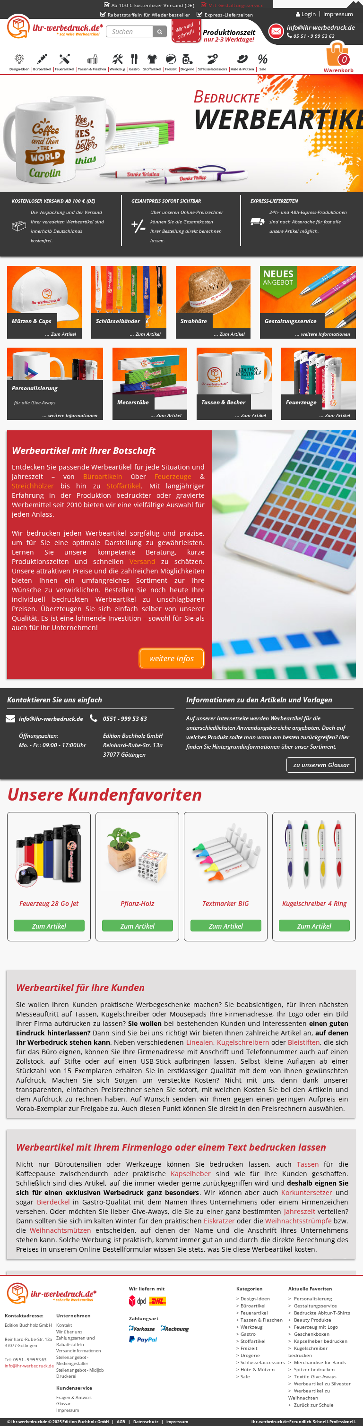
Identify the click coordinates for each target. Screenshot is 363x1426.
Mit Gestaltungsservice (236, 5)
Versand (143, 561)
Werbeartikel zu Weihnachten (309, 1394)
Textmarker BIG (225, 903)
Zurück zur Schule (313, 1404)
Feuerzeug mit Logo (315, 1327)
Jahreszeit (299, 1211)
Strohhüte (194, 321)
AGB (121, 1421)
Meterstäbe (133, 402)
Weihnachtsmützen (60, 1230)
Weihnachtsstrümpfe (298, 1220)
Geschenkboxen (311, 1334)
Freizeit (171, 69)
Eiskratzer (219, 1220)
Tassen (308, 1164)
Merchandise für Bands (319, 1362)
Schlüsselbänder (118, 321)
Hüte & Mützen (242, 69)
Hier (344, 737)
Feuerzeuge (301, 402)
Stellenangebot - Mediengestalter (72, 1360)
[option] (181, 130)
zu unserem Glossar (321, 764)
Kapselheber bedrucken (320, 1341)
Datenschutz (145, 1421)
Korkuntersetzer (306, 1192)
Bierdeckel (53, 1201)
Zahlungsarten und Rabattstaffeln (75, 1341)
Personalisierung (35, 395)
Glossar (63, 1403)
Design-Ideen (19, 69)
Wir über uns (69, 1332)
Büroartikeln (102, 476)
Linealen (199, 1042)
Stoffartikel (152, 69)
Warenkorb (339, 60)
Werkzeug (117, 69)
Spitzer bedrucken (314, 1369)
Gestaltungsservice (291, 321)
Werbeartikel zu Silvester (322, 1383)
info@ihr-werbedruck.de (321, 27)
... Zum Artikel (60, 334)
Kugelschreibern (243, 1042)
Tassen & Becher (223, 402)
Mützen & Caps (32, 321)
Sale (262, 69)
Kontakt (64, 1325)
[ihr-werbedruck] (54, 27)
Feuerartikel (64, 69)
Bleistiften (304, 1042)
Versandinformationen (78, 1351)
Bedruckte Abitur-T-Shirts (321, 1312)
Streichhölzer (33, 485)
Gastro (134, 69)
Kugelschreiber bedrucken (308, 1351)
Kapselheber (191, 1173)
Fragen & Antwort (74, 1397)
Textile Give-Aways (315, 1376)
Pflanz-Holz (137, 903)
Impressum (338, 14)
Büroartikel (42, 69)
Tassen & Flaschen (92, 69)
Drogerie (187, 69)
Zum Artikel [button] (49, 926)
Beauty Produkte (312, 1319)
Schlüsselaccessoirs (212, 69)
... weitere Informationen (322, 334)
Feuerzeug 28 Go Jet (48, 903)
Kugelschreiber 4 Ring (314, 903)
